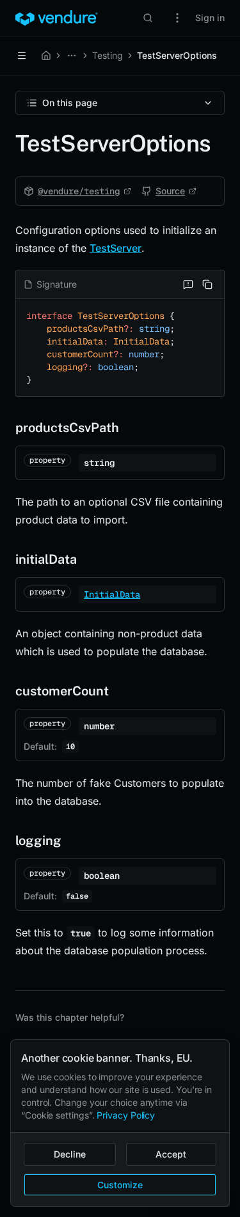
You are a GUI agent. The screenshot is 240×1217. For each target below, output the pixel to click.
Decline (70, 1154)
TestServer (115, 248)
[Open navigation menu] (21, 55)
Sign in (210, 17)
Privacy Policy (126, 1115)
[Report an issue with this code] (188, 284)
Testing (107, 55)
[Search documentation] (147, 17)
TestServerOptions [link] (177, 55)
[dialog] (120, 1123)
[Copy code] (207, 284)
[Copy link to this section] (5, 427)
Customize (120, 1184)
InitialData (112, 594)
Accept (171, 1154)
